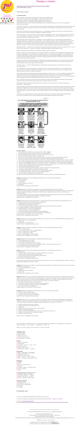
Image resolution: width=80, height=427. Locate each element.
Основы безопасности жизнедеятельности (35, 6)
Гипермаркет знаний (21, 6)
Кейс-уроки (57, 409)
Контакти (52, 409)
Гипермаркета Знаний (46, 411)
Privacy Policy (40, 409)
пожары (48, 34)
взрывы (49, 151)
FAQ (44, 409)
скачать (28, 327)
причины (29, 162)
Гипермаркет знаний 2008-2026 (48, 420)
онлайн (48, 327)
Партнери (47, 409)
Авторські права (33, 409)
